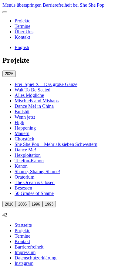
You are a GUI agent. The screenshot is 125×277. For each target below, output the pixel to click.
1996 (36, 204)
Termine (22, 26)
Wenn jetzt (25, 117)
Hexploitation (28, 155)
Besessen (23, 187)
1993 (49, 204)
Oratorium (24, 177)
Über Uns (24, 31)
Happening (25, 127)
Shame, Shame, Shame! (37, 171)
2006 (22, 204)
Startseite (23, 225)
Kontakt (22, 37)
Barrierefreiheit (29, 246)
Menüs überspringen (22, 5)
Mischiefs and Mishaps (37, 100)
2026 (9, 73)
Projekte (22, 20)
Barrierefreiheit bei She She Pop (73, 5)
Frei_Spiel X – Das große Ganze (46, 84)
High (19, 122)
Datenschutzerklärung (35, 257)
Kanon (21, 166)
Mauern (22, 133)
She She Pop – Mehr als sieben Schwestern (56, 144)
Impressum (25, 252)
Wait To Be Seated (32, 89)
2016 (9, 204)
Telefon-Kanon (29, 160)
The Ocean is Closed (35, 182)
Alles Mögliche (29, 95)
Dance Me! (25, 149)
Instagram (24, 263)
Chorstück (24, 138)
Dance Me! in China (34, 106)
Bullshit (22, 111)
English (22, 47)
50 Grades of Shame (34, 193)
